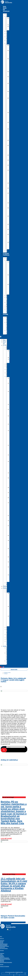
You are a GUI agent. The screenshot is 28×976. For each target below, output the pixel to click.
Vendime (2, 955)
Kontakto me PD (8, 319)
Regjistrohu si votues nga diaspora (9, 326)
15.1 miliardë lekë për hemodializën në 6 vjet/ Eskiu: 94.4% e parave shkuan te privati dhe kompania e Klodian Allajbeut (14, 884)
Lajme (1, 954)
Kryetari (1, 941)
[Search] (4, 750)
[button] (3, 336)
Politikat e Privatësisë (4, 966)
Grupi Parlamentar (9, 34)
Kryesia (1, 942)
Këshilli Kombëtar (8, 37)
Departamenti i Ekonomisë (12, 161)
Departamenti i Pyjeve (12, 73)
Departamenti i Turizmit (12, 231)
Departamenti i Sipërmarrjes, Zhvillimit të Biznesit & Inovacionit (12, 175)
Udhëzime (2, 956)
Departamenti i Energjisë (12, 189)
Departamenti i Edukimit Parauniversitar (13, 125)
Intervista (2, 961)
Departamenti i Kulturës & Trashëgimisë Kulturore (12, 149)
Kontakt (5, 314)
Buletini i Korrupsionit (9, 299)
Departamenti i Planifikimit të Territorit (12, 219)
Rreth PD (4, 8)
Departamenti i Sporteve (12, 184)
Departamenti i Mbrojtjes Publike (12, 79)
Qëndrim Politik (14, 669)
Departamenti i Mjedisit (12, 226)
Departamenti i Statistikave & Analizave (12, 237)
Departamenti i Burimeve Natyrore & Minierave (12, 197)
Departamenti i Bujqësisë (12, 47)
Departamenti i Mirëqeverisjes (12, 204)
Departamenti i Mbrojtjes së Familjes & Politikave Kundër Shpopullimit (12, 104)
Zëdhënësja (12, 25)
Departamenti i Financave (12, 166)
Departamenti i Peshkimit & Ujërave (12, 54)
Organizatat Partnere (9, 41)
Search (3, 747)
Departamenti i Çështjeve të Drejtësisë (12, 245)
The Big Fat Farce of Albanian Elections (11, 289)
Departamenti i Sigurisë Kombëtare (12, 94)
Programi (6, 253)
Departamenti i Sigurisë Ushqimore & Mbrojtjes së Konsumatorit (12, 64)
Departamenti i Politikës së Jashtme (12, 86)
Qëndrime (2, 960)
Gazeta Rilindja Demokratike (9, 311)
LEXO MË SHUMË (6, 838)
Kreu (4, 6)
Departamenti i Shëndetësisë (12, 156)
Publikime (6, 255)
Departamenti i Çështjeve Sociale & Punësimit (12, 116)
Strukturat (2, 940)
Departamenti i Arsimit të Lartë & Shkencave (12, 133)
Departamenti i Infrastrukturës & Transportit (13, 211)
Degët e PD (2, 947)
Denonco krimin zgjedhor (8, 332)
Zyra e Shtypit (11, 28)
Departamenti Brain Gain (12, 142)
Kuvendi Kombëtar (8, 251)
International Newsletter (9, 303)
